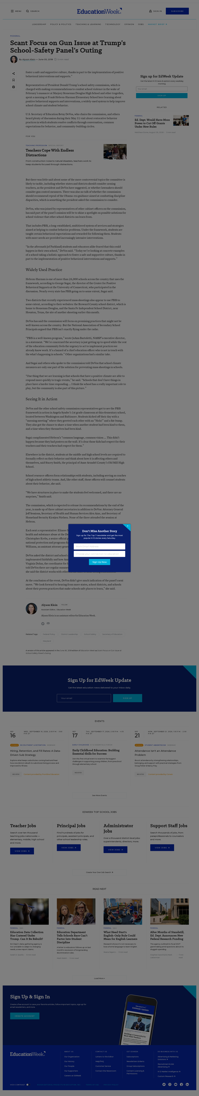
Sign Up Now (99, 562)
